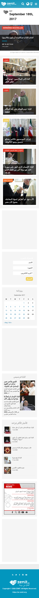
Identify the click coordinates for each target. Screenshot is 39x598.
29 (24, 318)
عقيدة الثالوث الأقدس (18, 468)
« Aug (6, 322)
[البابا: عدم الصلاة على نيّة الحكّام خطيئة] (19, 101)
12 (11, 310)
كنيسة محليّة (8, 180)
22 (24, 314)
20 (15, 314)
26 (11, 318)
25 (6, 318)
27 (15, 318)
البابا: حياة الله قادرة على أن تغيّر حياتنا (23, 427)
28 (19, 318)
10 (33, 307)
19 (11, 314)
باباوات (6, 60)
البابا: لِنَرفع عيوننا (17, 457)
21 (19, 314)
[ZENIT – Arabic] (11, 4)
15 (24, 310)
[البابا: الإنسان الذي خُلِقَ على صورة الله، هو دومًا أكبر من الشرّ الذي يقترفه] (19, 162)
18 (6, 314)
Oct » (10, 322)
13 (15, 310)
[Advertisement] (19, 229)
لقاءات (6, 120)
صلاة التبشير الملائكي (11, 150)
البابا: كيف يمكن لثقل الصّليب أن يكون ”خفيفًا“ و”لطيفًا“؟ (23, 438)
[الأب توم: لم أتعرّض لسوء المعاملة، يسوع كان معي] (19, 192)
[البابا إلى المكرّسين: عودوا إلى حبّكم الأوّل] (19, 71)
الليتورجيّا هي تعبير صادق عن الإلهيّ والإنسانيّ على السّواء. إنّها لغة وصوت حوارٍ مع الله (12, 386)
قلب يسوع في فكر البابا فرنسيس (21, 447)
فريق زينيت (5, 46)
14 (19, 310)
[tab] (12, 486)
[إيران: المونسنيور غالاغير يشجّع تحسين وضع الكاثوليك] (19, 131)
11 (6, 310)
